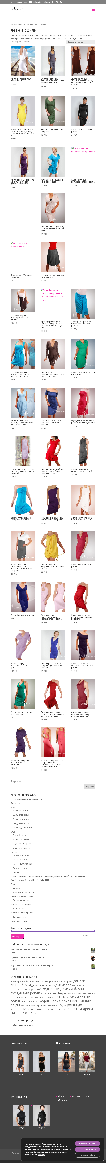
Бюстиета (15, 803)
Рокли (13, 807)
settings (41, 1154)
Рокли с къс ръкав (21, 819)
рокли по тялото (35, 1009)
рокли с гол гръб (56, 1009)
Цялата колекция (19, 921)
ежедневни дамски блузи (61, 988)
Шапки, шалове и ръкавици (23, 912)
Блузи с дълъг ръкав (22, 843)
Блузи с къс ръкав (21, 848)
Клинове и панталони (21, 904)
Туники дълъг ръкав (22, 864)
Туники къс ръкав (21, 868)
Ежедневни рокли (21, 823)
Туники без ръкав (21, 859)
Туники (14, 852)
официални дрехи (28, 1005)
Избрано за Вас (18, 917)
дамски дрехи (65, 981)
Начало (14, 24)
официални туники (45, 1005)
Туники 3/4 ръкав (21, 855)
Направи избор (87, 1155)
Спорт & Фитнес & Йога (22, 896)
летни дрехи (66, 997)
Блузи (13, 831)
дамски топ (62, 985)
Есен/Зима (15, 888)
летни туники (31, 1001)
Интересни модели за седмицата (26, 799)
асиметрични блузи (21, 981)
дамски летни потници (42, 985)
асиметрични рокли (44, 981)
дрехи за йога (77, 986)
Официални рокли (21, 815)
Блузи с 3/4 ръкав (21, 839)
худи (34, 1013)
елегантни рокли (76, 993)
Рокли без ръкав (20, 810)
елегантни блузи (54, 993)
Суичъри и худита (21, 900)
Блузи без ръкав (20, 835)
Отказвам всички (87, 1149)
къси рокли (27, 997)
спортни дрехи (80, 1008)
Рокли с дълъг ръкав (22, 827)
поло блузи (59, 1005)
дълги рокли (30, 989)
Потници (15, 872)
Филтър (16, 936)
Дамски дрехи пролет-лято (23, 892)
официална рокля (56, 1001)
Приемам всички (87, 1143)
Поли (13, 884)
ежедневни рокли (25, 993)
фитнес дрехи (21, 1012)
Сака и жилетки (18, 908)
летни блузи (43, 997)
